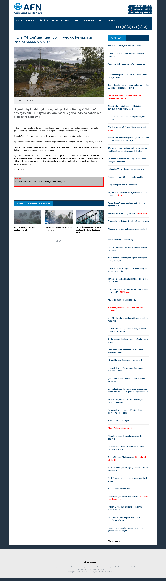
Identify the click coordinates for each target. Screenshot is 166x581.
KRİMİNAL (77, 20)
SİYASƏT (19, 20)
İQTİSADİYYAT (43, 20)
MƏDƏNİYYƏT (89, 20)
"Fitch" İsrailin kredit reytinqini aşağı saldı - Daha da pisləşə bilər (89, 230)
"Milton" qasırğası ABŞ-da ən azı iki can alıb (58, 228)
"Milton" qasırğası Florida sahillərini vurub (24, 228)
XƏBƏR (55, 20)
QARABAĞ (65, 20)
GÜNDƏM (30, 20)
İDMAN (101, 20)
